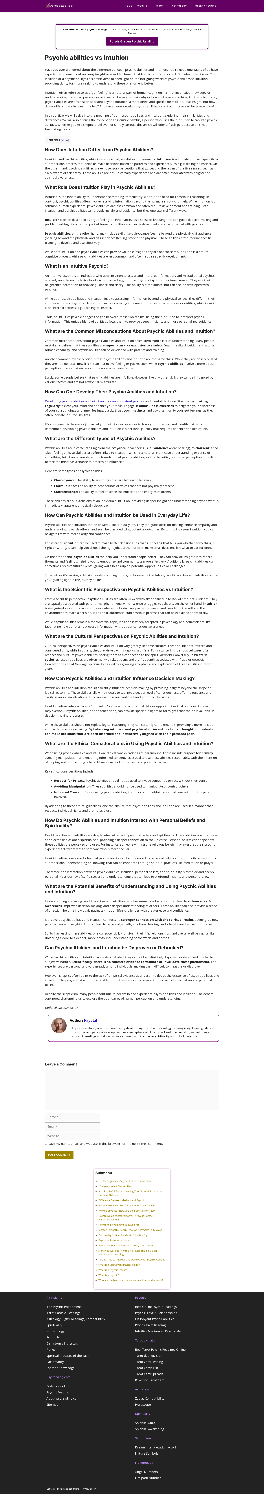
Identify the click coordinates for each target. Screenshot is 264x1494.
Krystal (90, 1020)
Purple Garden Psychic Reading (132, 41)
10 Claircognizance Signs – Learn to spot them (124, 1181)
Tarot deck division (148, 1356)
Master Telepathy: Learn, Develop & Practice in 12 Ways (130, 1230)
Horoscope (143, 1404)
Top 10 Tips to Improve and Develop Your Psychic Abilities (131, 1259)
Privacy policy (89, 1488)
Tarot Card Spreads (149, 1374)
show (65, 140)
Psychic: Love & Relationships (156, 1313)
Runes (50, 1349)
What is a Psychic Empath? (113, 1270)
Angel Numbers (146, 1472)
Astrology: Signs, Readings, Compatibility (75, 1319)
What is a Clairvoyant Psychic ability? (119, 1264)
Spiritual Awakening (149, 1429)
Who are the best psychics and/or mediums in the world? (130, 1280)
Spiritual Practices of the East (67, 1356)
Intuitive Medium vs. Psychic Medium (161, 1331)
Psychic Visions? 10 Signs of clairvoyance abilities (126, 1245)
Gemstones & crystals (62, 1343)
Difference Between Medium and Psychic (121, 1200)
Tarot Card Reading (149, 1362)
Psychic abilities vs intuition (114, 1240)
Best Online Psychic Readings (156, 1307)
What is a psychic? (108, 1275)
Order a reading (205, 6)
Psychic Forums (57, 1392)
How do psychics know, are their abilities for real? (126, 1210)
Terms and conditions (68, 1488)
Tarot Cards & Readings (63, 1313)
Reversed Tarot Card (150, 1380)
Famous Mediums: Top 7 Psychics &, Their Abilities (127, 1205)
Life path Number (148, 1478)
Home (128, 6)
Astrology (179, 6)
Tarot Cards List (146, 1368)
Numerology (55, 1331)
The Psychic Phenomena (64, 1307)
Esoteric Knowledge (60, 1368)
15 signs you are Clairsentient (115, 1186)
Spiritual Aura (145, 1423)
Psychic (142, 6)
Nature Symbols (146, 1453)
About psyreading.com (62, 1398)
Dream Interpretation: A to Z (155, 1447)
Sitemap (52, 1404)
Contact (50, 1488)
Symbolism (54, 1337)
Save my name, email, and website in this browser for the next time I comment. (105, 1144)
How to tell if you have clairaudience (118, 1224)
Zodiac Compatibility (149, 1398)
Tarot (160, 6)
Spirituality (54, 1325)
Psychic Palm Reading (150, 1325)
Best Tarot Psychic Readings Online (160, 1349)
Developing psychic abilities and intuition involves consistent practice (94, 401)
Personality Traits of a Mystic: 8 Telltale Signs (124, 1235)
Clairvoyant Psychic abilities (154, 1319)
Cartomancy (55, 1362)
